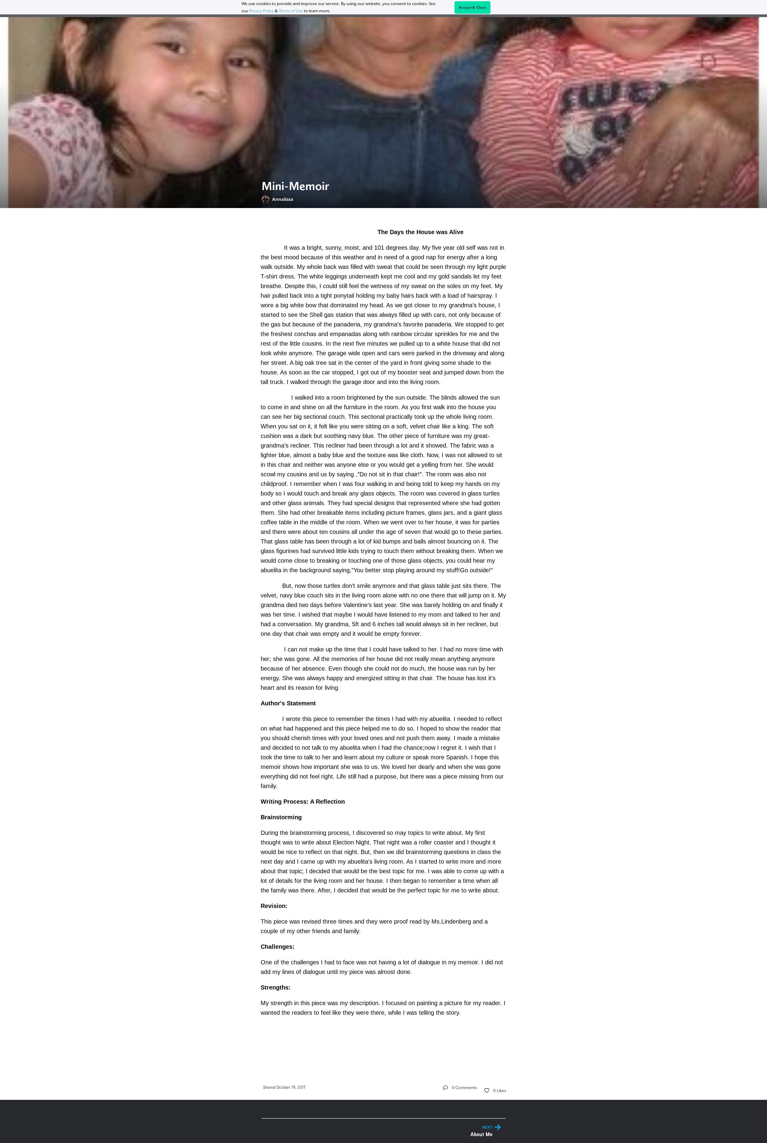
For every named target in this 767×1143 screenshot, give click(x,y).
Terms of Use (291, 10)
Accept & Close (472, 7)
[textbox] (383, 637)
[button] (445, 1087)
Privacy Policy (261, 10)
